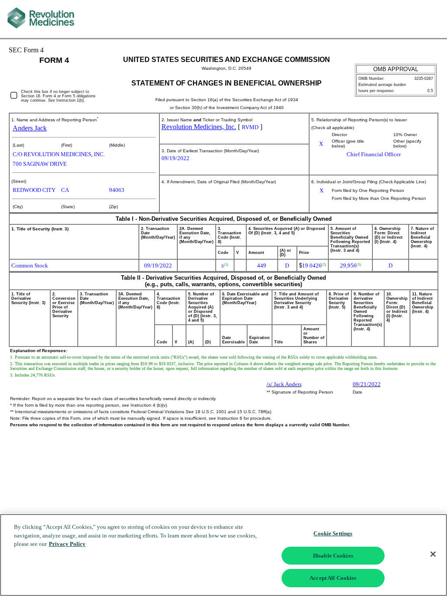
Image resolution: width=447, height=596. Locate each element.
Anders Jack (30, 128)
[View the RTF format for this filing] (404, 19)
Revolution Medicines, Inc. (199, 126)
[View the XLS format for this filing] (433, 19)
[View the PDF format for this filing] (418, 19)
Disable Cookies (333, 555)
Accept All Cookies (332, 578)
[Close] (433, 554)
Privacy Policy (67, 544)
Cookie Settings (332, 533)
